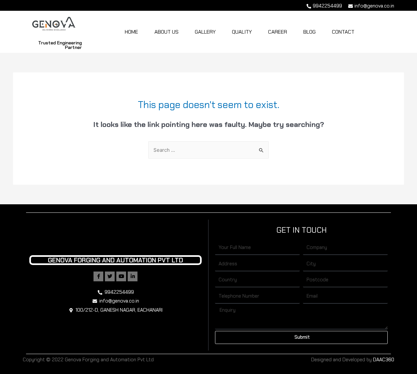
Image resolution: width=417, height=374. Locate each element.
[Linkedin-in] (132, 276)
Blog (309, 31)
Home (131, 31)
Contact (343, 31)
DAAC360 (383, 359)
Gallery (205, 31)
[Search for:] (208, 150)
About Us (166, 31)
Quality (242, 31)
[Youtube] (121, 276)
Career (277, 31)
